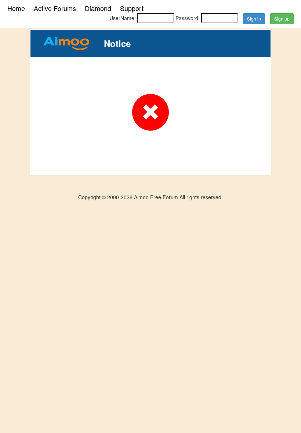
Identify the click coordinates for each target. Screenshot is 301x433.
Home (16, 8)
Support (132, 8)
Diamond (98, 8)
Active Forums (55, 8)
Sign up (282, 18)
